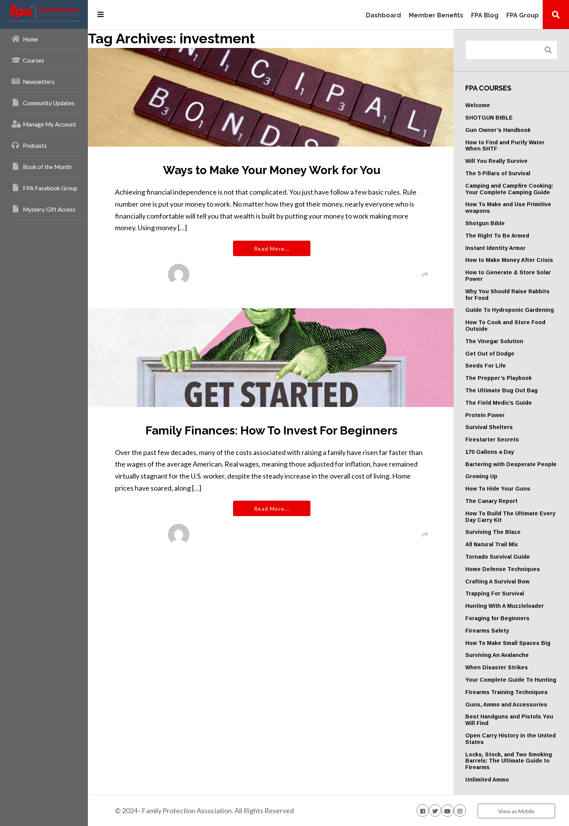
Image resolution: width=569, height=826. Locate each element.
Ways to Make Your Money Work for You (271, 170)
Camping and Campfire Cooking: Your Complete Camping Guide (509, 189)
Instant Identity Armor (495, 248)
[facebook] (422, 810)
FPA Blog (485, 15)
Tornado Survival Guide (497, 557)
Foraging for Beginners (497, 618)
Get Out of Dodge (489, 354)
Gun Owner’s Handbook (498, 130)
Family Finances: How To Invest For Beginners (272, 430)
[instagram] (460, 810)
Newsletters (39, 81)
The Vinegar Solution (494, 341)
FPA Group (522, 15)
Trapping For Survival (494, 593)
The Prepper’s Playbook (498, 378)
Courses (33, 60)
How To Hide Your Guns (497, 489)
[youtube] (447, 810)
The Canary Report (491, 501)
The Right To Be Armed (497, 236)
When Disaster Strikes (496, 667)
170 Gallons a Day (489, 452)
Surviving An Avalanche (497, 655)
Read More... (271, 248)
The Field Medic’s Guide (498, 403)
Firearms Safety (487, 631)
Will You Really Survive (496, 161)
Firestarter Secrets (492, 439)
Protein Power (485, 415)
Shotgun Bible (485, 223)
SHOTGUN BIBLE (489, 118)
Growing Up (481, 476)
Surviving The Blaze (493, 532)
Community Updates (48, 102)
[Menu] (101, 14)
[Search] (556, 14)
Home (30, 39)
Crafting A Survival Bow (497, 581)
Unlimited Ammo (487, 779)
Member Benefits (436, 15)
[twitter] (435, 810)
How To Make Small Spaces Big (507, 643)
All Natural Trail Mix (491, 544)
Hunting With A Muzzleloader (504, 606)
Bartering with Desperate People (511, 464)
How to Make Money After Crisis (509, 260)
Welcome (477, 105)
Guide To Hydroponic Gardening (509, 310)
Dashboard (383, 15)
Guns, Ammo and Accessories (506, 704)
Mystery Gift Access (49, 209)
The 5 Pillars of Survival (497, 173)
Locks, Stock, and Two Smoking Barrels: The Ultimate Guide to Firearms (508, 761)
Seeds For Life (485, 366)
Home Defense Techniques (502, 569)
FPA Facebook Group (50, 188)
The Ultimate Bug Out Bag (501, 390)
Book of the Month (47, 166)
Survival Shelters (489, 427)
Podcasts (35, 145)
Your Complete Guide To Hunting (510, 680)
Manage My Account (49, 124)
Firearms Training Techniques (506, 692)
